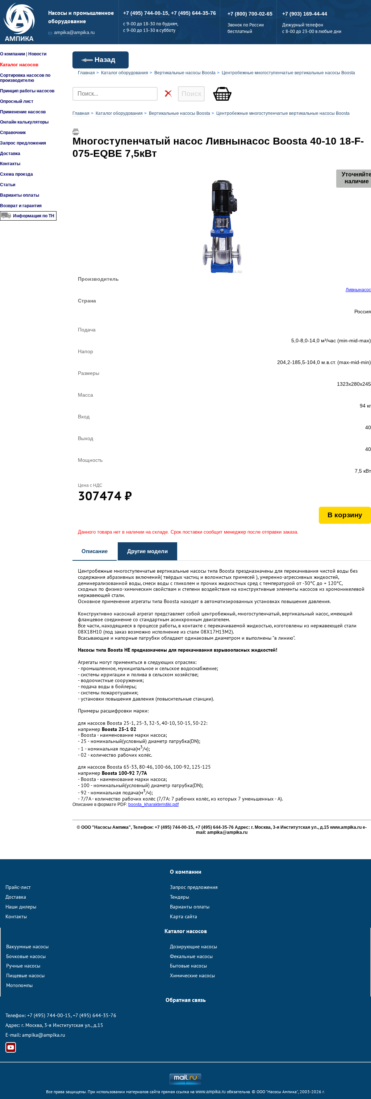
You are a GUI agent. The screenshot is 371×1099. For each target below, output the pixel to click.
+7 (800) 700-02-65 (250, 14)
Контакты (10, 163)
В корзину (345, 515)
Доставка (10, 153)
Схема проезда (16, 174)
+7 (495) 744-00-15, (147, 13)
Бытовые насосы (188, 965)
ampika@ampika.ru (74, 32)
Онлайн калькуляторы (24, 122)
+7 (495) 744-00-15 (49, 1015)
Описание (95, 551)
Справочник (13, 132)
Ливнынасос (358, 289)
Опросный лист (16, 101)
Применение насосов (23, 111)
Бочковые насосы (26, 956)
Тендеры (179, 897)
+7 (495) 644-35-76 (193, 13)
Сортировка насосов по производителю (25, 78)
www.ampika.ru (211, 1091)
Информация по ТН (33, 215)
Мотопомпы (19, 985)
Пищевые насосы (25, 975)
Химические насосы (192, 975)
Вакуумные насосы (27, 946)
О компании (12, 54)
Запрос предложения (23, 143)
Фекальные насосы (191, 956)
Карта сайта (183, 916)
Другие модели (147, 551)
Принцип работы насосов (27, 90)
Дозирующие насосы (193, 946)
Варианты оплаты (19, 195)
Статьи (7, 184)
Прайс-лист (18, 887)
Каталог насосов (19, 64)
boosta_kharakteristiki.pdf (153, 804)
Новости (37, 54)
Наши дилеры (20, 906)
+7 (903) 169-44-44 (304, 14)
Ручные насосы (23, 965)
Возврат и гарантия (21, 205)
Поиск (191, 93)
